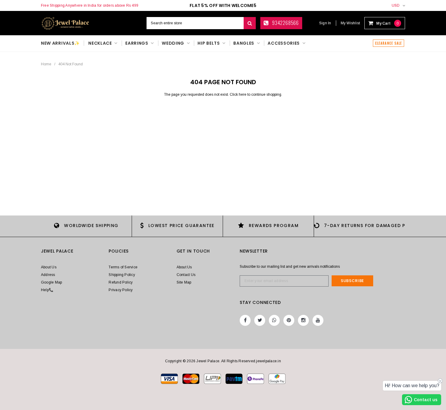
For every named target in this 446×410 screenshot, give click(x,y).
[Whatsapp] (274, 320)
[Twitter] (259, 320)
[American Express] (256, 378)
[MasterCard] (213, 378)
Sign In (325, 23)
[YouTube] (318, 320)
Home (46, 64)
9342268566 (285, 22)
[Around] (277, 378)
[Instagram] (303, 320)
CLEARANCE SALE (388, 43)
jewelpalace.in (268, 361)
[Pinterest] (288, 320)
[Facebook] (245, 320)
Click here (238, 94)
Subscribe (352, 281)
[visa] (169, 378)
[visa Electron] (191, 378)
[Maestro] (234, 378)
